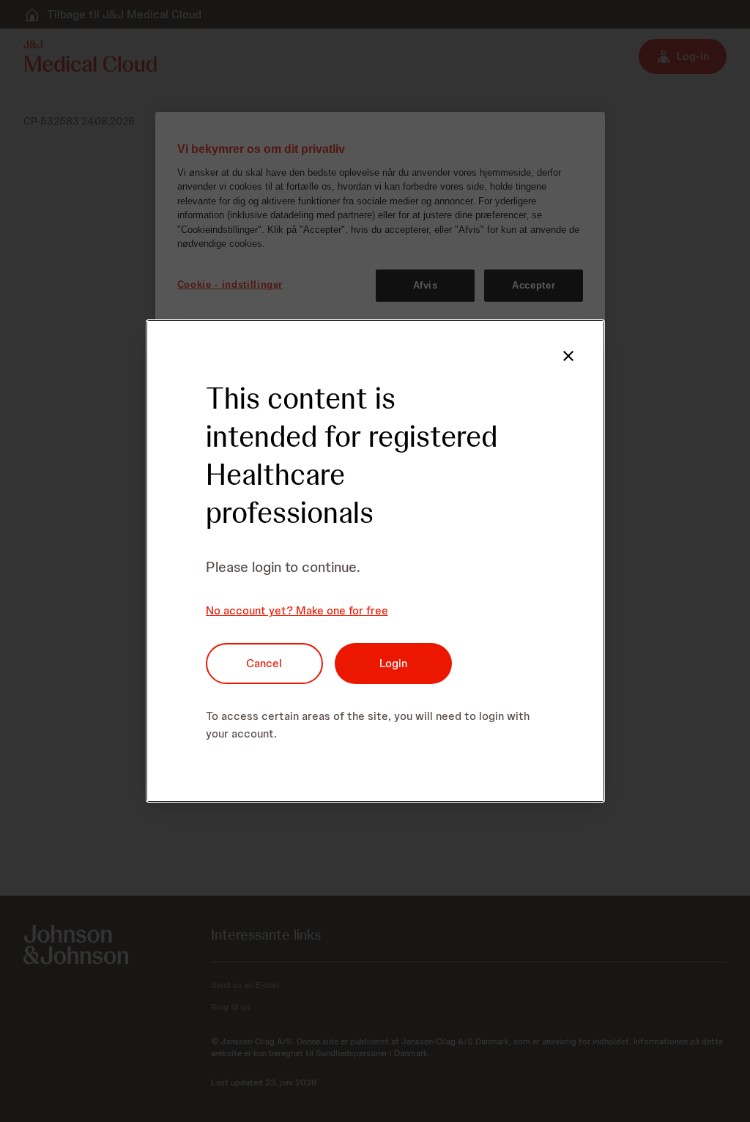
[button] (568, 356)
